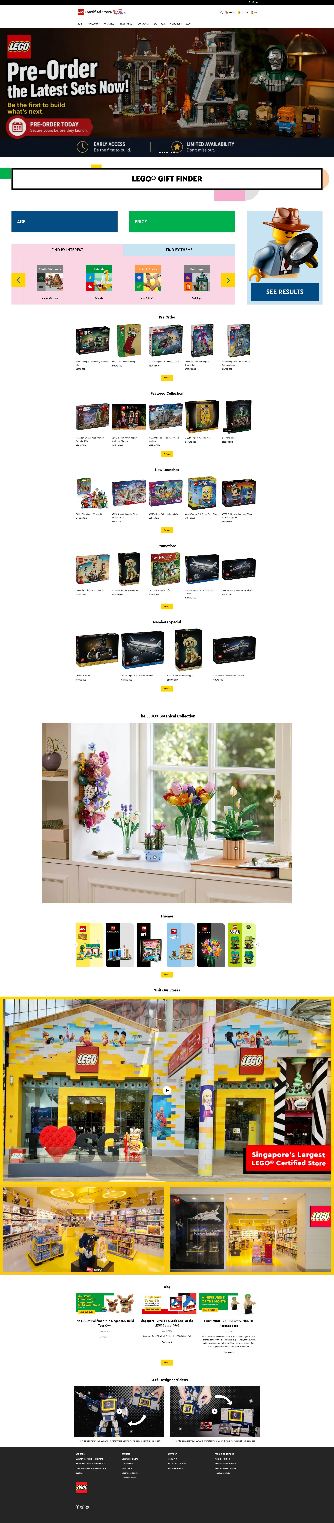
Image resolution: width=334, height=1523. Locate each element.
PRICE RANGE (126, 24)
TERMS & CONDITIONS (223, 1459)
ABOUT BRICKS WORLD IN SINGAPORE (89, 1459)
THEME (79, 24)
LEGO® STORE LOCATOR (177, 1464)
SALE (163, 24)
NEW (155, 24)
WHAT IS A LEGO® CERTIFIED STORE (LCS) (90, 1464)
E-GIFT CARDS (127, 1468)
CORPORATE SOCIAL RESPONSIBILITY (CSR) (91, 1468)
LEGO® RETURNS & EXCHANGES (226, 1468)
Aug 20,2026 (105, 1331)
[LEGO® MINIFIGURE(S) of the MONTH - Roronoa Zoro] (228, 1304)
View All (167, 454)
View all (167, 378)
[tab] (160, 152)
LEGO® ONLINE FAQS (175, 1468)
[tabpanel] (167, 92)
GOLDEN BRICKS (128, 1464)
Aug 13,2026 (167, 1331)
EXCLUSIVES (143, 24)
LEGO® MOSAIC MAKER (130, 1473)
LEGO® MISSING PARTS (130, 1459)
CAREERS (79, 1473)
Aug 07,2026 (229, 1331)
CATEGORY (93, 24)
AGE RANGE (109, 24)
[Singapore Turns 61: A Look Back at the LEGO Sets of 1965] (166, 1304)
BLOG (188, 24)
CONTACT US (173, 1459)
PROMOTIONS (176, 24)
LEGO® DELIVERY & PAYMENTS (225, 1464)
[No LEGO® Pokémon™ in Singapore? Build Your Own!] (105, 1304)
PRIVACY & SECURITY (222, 1473)
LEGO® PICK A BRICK (129, 1478)
